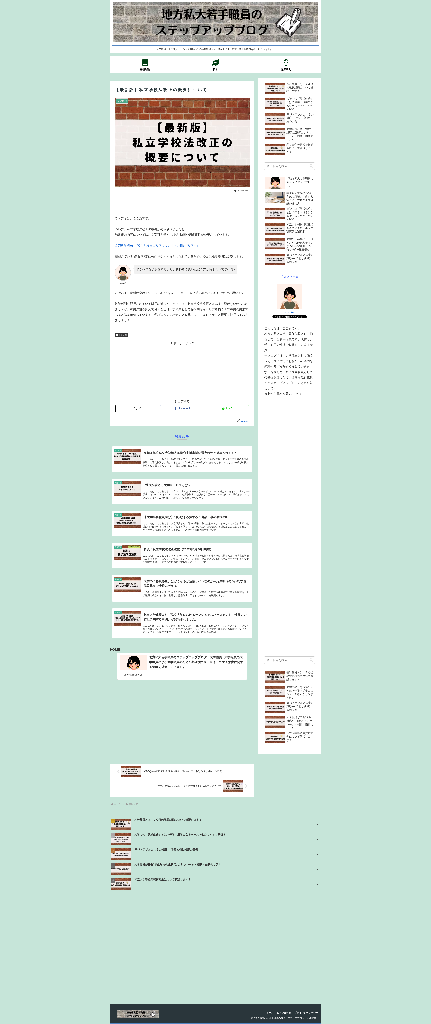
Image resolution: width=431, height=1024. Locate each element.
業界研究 (123, 335)
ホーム (269, 1012)
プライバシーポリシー (306, 1012)
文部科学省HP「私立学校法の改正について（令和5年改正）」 (157, 245)
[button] (311, 166)
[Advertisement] (182, 202)
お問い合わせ (284, 1012)
